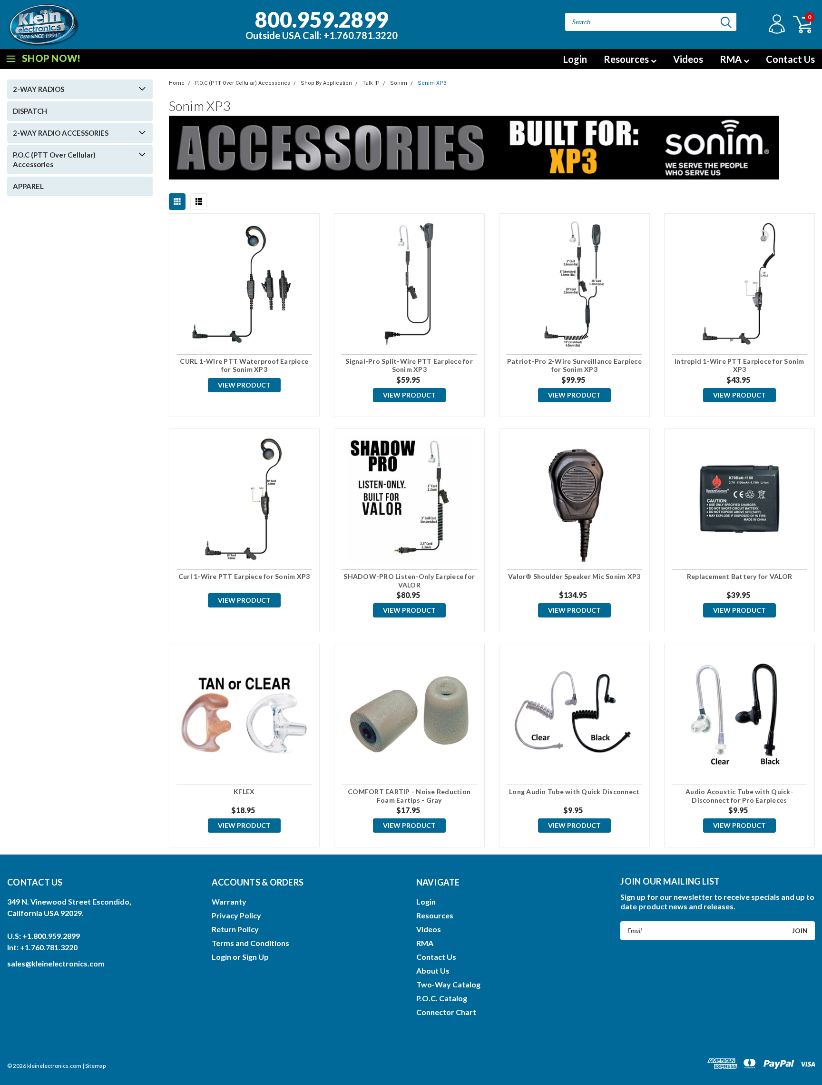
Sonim (398, 83)
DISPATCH (30, 111)
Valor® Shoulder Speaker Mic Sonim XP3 (574, 576)
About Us (433, 970)
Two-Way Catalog (448, 984)
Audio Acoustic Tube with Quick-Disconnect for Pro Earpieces (739, 795)
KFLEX (244, 791)
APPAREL (28, 186)
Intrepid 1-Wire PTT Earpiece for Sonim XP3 (739, 365)
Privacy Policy (236, 915)
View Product (244, 385)
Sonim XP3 (432, 83)
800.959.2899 (321, 23)
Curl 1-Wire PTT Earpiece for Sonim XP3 (244, 576)
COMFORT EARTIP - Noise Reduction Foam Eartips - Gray (409, 795)
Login (575, 59)
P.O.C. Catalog (441, 998)
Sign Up (255, 956)
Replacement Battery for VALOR (739, 576)
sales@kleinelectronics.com (56, 963)
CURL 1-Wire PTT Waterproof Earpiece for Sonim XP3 (244, 365)
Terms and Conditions (250, 942)
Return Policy (235, 929)
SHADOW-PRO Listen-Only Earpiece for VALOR (409, 580)
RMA (732, 59)
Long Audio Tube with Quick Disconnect (574, 791)
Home (177, 83)
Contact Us (790, 59)
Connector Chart (446, 1011)
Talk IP (371, 83)
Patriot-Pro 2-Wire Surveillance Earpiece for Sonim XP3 (574, 365)
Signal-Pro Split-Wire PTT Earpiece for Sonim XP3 (409, 365)
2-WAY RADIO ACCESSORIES (60, 133)
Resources (627, 59)
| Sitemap (94, 1065)
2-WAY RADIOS (38, 89)
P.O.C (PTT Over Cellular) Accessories (54, 159)
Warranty (229, 901)
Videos (688, 59)
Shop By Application (326, 83)
